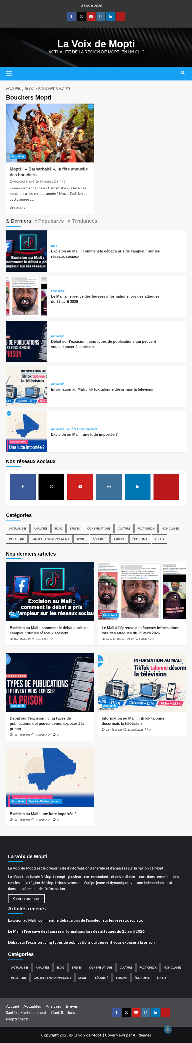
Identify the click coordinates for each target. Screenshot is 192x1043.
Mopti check (17, 1018)
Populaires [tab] (50, 221)
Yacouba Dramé (115, 639)
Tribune (119, 539)
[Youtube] (91, 16)
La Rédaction (22, 734)
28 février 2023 (49, 181)
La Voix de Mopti (96, 43)
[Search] (183, 72)
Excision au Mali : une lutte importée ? (84, 434)
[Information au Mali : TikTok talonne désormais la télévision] (26, 386)
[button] (11, 73)
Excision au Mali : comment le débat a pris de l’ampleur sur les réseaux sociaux (75, 920)
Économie (140, 539)
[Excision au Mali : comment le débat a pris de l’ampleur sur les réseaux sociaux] (26, 250)
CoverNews (115, 1034)
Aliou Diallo (20, 639)
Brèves (75, 528)
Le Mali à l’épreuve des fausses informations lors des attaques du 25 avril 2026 (76, 931)
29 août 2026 (40, 639)
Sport (81, 539)
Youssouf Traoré (24, 181)
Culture (124, 528)
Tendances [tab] (83, 221)
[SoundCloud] (120, 16)
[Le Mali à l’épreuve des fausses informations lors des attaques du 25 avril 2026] (26, 295)
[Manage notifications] (168, 1029)
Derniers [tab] (20, 221)
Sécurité (99, 539)
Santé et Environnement (81, 429)
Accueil (12, 1006)
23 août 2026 (43, 734)
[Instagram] (100, 16)
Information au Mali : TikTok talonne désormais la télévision (102, 389)
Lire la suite (17, 207)
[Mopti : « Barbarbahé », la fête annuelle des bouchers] (50, 133)
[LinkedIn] (110, 16)
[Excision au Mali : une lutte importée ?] (26, 431)
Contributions (98, 528)
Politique (16, 539)
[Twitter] (81, 16)
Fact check (58, 291)
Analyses (40, 528)
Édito (159, 539)
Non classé (170, 528)
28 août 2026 (139, 639)
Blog (54, 245)
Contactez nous (26, 898)
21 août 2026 (135, 729)
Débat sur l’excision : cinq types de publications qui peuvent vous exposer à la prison (47, 723)
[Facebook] (71, 16)
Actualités (17, 156)
